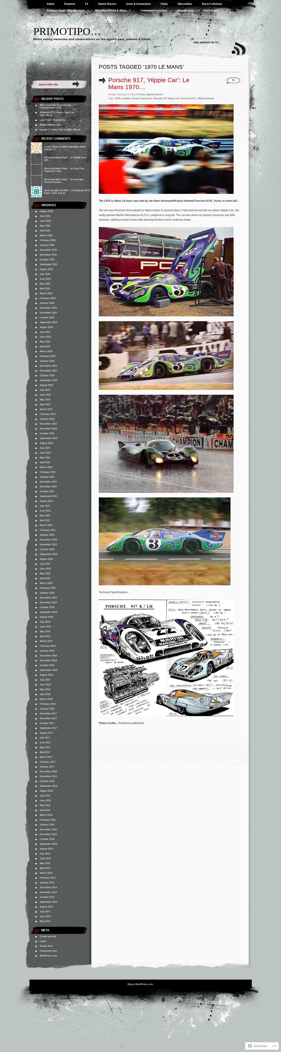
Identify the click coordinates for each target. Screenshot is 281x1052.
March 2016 (46, 815)
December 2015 (48, 829)
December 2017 (48, 713)
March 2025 (46, 293)
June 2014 (45, 916)
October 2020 (47, 549)
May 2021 (45, 515)
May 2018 (45, 689)
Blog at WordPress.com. (140, 984)
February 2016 (48, 819)
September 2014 (48, 902)
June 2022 (45, 452)
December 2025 (48, 250)
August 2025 (46, 269)
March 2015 (46, 873)
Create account (48, 936)
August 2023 (46, 385)
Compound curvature (153, 10)
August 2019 (46, 617)
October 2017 (47, 723)
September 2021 (48, 496)
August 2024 (46, 327)
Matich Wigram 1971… (52, 124)
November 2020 (48, 544)
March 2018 (46, 699)
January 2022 (47, 477)
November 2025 (48, 254)
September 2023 (48, 380)
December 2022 (48, 423)
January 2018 (47, 708)
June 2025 (45, 278)
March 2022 (46, 467)
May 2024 (45, 341)
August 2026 (46, 211)
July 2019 (45, 621)
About (50, 3)
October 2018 (47, 665)
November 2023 (48, 370)
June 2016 (45, 800)
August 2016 (46, 790)
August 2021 (46, 501)
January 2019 (47, 650)
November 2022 (48, 428)
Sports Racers (107, 3)
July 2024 (45, 332)
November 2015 (48, 834)
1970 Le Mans (122, 98)
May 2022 (45, 457)
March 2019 (46, 641)
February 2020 (48, 588)
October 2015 (47, 839)
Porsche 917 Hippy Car (166, 98)
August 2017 (46, 732)
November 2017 (48, 718)
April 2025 (45, 288)
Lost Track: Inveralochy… (54, 120)
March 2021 (46, 525)
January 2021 (47, 534)
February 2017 (48, 761)
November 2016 (48, 776)
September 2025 (48, 264)
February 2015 (48, 877)
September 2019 (48, 612)
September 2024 (48, 322)
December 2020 (48, 539)
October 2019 (47, 607)
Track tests (210, 10)
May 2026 (45, 225)
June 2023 (45, 394)
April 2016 (45, 810)
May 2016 (45, 805)
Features (69, 3)
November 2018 (48, 660)
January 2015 (47, 882)
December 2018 (48, 655)
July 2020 (45, 563)
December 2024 (48, 307)
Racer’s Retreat (212, 3)
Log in (43, 941)
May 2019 (45, 631)
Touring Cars (55, 17)
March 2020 (46, 583)
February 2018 (48, 704)
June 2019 (45, 626)
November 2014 (48, 892)
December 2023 (48, 365)
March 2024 (46, 351)
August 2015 (46, 848)
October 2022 (47, 433)
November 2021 (48, 486)
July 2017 (45, 737)
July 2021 (45, 505)
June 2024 (45, 336)
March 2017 (46, 757)
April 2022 (45, 462)
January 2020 (47, 592)
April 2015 (45, 868)
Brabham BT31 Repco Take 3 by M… (67, 191)
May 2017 (45, 747)
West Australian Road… (56, 157)
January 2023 (47, 419)
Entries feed (46, 946)
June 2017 (45, 742)
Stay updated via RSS (206, 42)
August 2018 (46, 675)
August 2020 (46, 559)
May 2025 (45, 283)
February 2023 (48, 414)
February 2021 (48, 530)
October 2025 (47, 259)
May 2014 (45, 921)
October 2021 (47, 491)
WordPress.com (48, 955)
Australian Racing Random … (64, 180)
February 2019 (48, 646)
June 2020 (45, 568)
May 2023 (45, 399)
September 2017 (48, 728)
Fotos (164, 3)
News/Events (185, 10)
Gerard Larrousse (142, 98)
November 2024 (48, 312)
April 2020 (45, 578)
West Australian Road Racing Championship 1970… (55, 106)
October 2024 (47, 317)
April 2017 (45, 752)
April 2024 (45, 346)
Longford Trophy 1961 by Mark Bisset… (61, 129)
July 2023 (45, 390)
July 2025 (45, 274)
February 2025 (48, 298)
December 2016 (48, 771)
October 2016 (47, 781)
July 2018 (45, 679)
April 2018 (45, 694)
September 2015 (48, 844)
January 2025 (47, 303)
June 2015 (45, 858)
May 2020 (45, 573)
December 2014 (48, 887)
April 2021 (45, 520)
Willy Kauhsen (206, 98)
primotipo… (67, 31)
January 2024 (47, 361)
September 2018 (48, 670)
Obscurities (185, 3)
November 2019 (48, 602)
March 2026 (46, 235)
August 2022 (46, 443)
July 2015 (45, 853)
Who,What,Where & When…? (113, 10)
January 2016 (47, 824)
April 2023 (45, 404)
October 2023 (47, 375)
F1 (86, 3)
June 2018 (45, 684)
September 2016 (48, 786)
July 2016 (45, 795)
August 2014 (46, 906)
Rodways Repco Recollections (66, 10)
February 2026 (48, 240)
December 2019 (48, 597)
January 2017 (47, 766)
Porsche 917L (188, 98)
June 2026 (45, 221)
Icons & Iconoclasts (138, 3)
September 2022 (48, 438)
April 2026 (45, 230)
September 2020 (48, 554)
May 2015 (45, 863)
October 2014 (47, 897)
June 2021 (45, 510)
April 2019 (45, 636)
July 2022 (45, 448)
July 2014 (45, 911)
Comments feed (48, 950)
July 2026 (45, 216)
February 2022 (48, 472)
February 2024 (48, 356)
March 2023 (46, 409)
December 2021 (48, 481)
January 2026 (47, 245)
